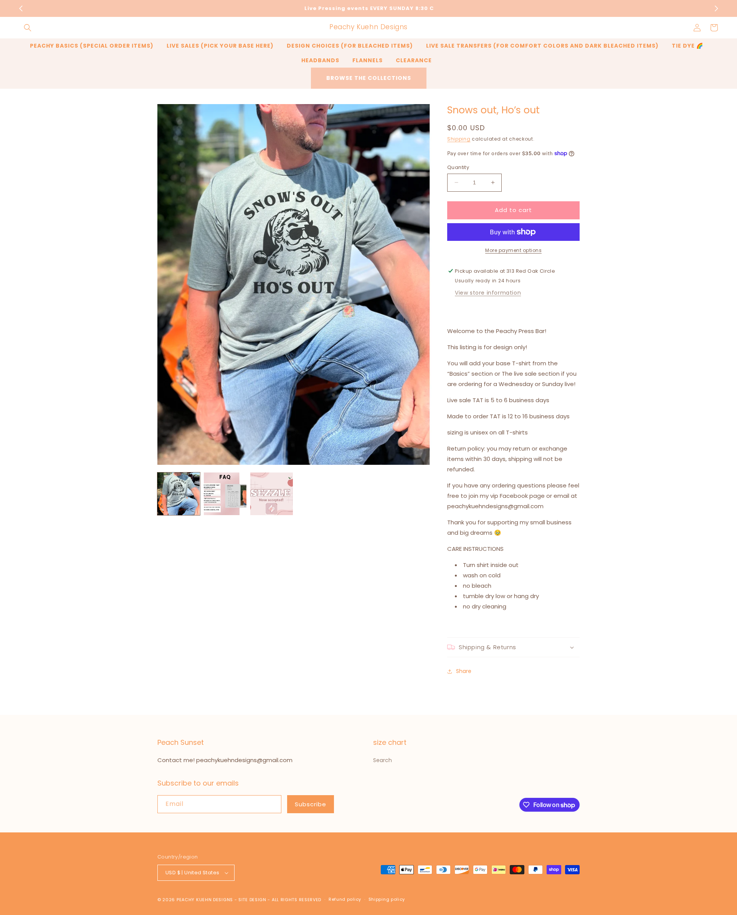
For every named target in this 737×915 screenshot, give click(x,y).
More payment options (513, 250)
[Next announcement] (716, 8)
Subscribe (310, 804)
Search (382, 760)
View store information (488, 293)
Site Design (252, 900)
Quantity (458, 167)
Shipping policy (386, 899)
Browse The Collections (368, 78)
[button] (27, 27)
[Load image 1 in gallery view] (178, 493)
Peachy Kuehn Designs (205, 900)
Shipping (459, 139)
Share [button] (463, 671)
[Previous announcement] (20, 8)
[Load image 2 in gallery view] (225, 493)
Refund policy (345, 899)
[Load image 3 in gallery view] (271, 493)
